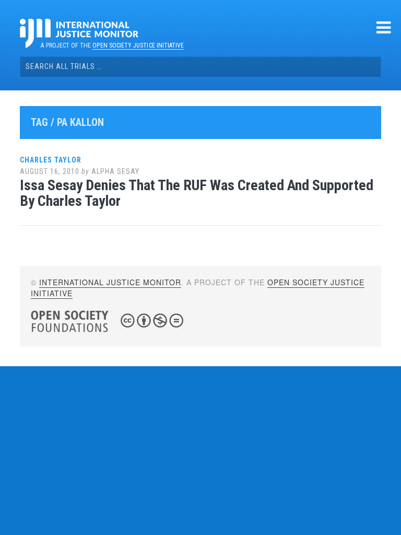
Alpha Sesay (115, 171)
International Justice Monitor (110, 282)
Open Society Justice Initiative (138, 45)
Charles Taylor (50, 160)
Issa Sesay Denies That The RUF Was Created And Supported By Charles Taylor (196, 193)
